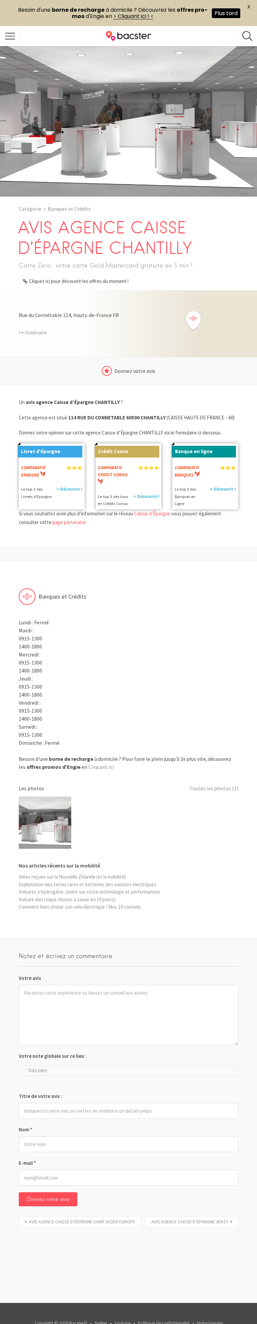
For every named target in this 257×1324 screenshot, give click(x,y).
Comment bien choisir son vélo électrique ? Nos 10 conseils (80, 907)
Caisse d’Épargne (152, 513)
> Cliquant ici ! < (133, 16)
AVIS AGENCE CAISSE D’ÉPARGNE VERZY (189, 1222)
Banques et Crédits (69, 208)
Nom (25, 1129)
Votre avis (30, 978)
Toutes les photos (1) (213, 788)
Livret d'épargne (40, 451)
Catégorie (30, 208)
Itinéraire (36, 332)
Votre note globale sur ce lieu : (52, 1056)
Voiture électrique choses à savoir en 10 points (67, 899)
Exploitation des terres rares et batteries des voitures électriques (87, 884)
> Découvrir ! (69, 489)
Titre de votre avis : (40, 1096)
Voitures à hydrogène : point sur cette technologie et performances (89, 892)
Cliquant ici (101, 766)
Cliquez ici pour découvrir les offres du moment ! (78, 281)
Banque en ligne (193, 451)
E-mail (27, 1163)
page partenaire (69, 522)
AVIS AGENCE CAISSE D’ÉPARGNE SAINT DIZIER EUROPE (82, 1222)
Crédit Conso (113, 451)
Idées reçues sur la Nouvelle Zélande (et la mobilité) (72, 877)
